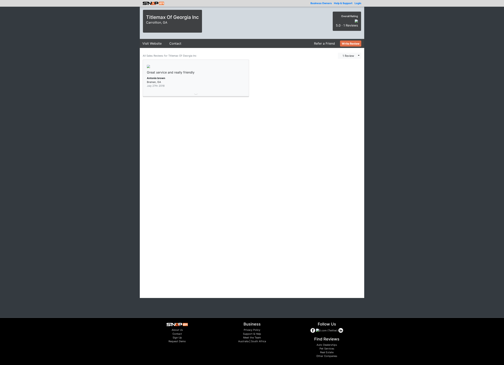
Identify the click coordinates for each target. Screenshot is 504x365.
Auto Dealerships (327, 344)
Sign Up (177, 337)
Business (321, 3)
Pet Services (327, 348)
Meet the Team (252, 337)
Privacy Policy (252, 329)
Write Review (350, 43)
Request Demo (177, 341)
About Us (177, 329)
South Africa (258, 341)
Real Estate (327, 352)
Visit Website (152, 43)
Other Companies (326, 356)
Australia (243, 341)
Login (358, 3)
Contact (175, 43)
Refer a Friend (324, 43)
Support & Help (252, 333)
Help (343, 3)
